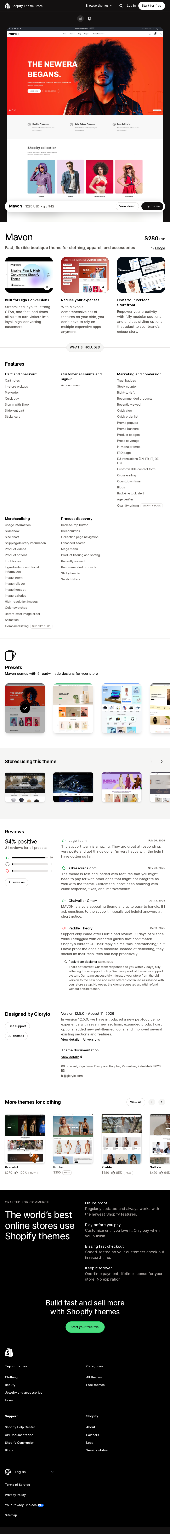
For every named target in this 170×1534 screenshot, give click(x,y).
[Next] (161, 761)
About (90, 1427)
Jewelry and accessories (23, 1392)
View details (70, 1039)
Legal (90, 1443)
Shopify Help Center (20, 1427)
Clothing (11, 1377)
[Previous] (151, 761)
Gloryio (160, 248)
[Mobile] (89, 18)
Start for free (152, 5)
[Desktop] (80, 18)
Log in (131, 5)
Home (9, 1400)
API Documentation (19, 1435)
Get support (17, 1026)
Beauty (10, 1385)
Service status (97, 1450)
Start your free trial (85, 1327)
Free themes (95, 1385)
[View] (25, 788)
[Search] (121, 5)
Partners (92, 1435)
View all (136, 1102)
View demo (127, 206)
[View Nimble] (122, 708)
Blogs (9, 1450)
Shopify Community (19, 1443)
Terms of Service (17, 1485)
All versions (91, 1039)
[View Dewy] (73, 708)
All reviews (16, 882)
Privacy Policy (15, 1495)
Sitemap (11, 1515)
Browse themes (97, 5)
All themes (16, 1036)
